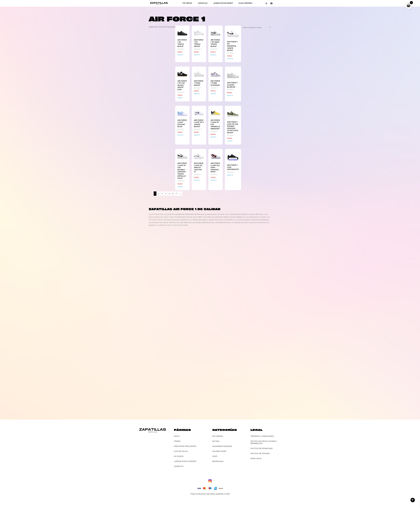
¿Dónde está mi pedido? (185, 461)
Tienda (177, 441)
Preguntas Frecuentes (185, 446)
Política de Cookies (260, 453)
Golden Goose (219, 451)
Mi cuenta (178, 456)
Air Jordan (217, 436)
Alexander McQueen (222, 446)
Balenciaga (217, 461)
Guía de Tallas (181, 451)
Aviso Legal (256, 458)
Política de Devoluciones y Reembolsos (263, 442)
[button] (266, 3)
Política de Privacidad (261, 448)
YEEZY (215, 456)
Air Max (215, 441)
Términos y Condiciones (262, 436)
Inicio (176, 436)
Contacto (178, 466)
